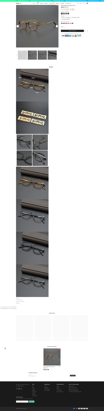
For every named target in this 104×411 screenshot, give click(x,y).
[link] (24, 339)
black (48, 369)
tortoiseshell (44, 369)
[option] (37, 26)
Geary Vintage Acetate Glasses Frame (52, 366)
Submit (32, 401)
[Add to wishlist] (85, 31)
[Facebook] (17, 389)
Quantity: (62, 26)
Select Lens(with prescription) (65, 19)
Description (51, 66)
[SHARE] (87, 31)
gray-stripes (47, 369)
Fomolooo (20, 408)
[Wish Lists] (84, 3)
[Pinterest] (21, 389)
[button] (18, 26)
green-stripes (45, 369)
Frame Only (63, 17)
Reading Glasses (68, 17)
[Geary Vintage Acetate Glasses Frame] (52, 357)
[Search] (82, 3)
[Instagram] (19, 389)
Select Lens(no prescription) (76, 17)
